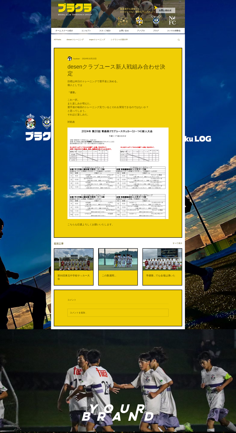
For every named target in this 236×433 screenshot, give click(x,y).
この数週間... (109, 275)
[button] (178, 40)
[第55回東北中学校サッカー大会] (73, 260)
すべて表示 (177, 243)
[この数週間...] (118, 260)
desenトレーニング (75, 40)
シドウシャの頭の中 (119, 40)
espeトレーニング (97, 40)
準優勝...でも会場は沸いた (160, 275)
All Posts (57, 40)
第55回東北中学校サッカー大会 (73, 277)
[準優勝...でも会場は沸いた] (162, 260)
